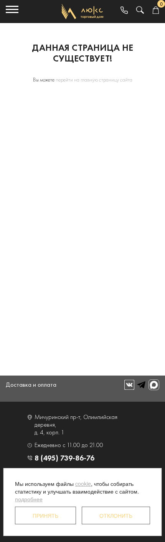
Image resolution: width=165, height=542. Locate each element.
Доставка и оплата (31, 385)
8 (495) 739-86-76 (64, 458)
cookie (83, 483)
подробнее (29, 499)
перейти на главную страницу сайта (94, 79)
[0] (155, 10)
